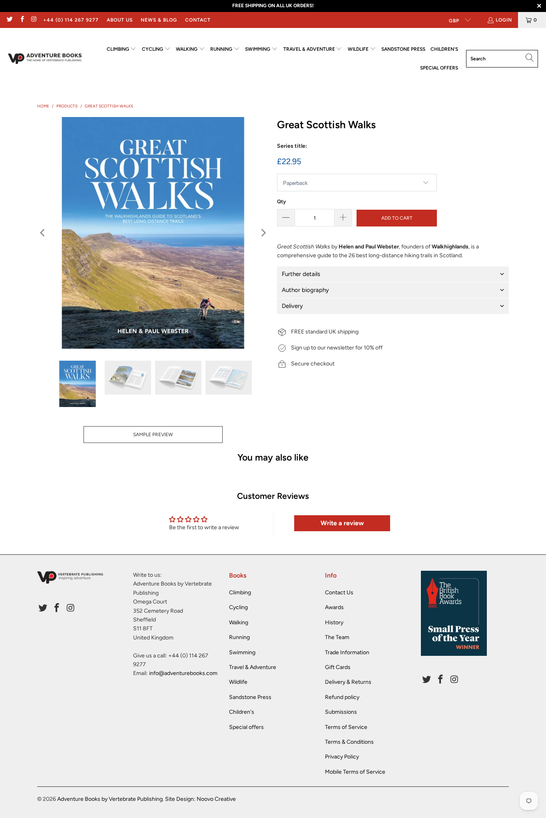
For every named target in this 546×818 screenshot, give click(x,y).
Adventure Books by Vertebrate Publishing (110, 799)
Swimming (242, 652)
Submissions (341, 712)
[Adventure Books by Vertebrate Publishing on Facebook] (21, 20)
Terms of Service (346, 727)
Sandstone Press (250, 697)
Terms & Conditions (349, 742)
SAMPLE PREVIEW (153, 434)
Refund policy (342, 697)
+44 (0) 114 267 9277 (71, 20)
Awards (334, 607)
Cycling (238, 607)
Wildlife (238, 682)
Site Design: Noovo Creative (200, 799)
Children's (241, 712)
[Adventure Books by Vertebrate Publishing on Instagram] (33, 20)
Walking (238, 622)
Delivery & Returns (348, 682)
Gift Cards (338, 667)
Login (504, 20)
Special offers (246, 727)
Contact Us (339, 592)
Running (239, 637)
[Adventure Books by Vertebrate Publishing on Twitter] (9, 20)
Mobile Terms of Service (355, 771)
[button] (122, 49)
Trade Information (347, 652)
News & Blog (159, 20)
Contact (198, 20)
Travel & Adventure (252, 667)
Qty (281, 201)
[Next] (263, 233)
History (334, 622)
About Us (120, 20)
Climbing (240, 592)
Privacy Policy (342, 756)
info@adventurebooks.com (183, 673)
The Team (337, 637)
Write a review (342, 523)
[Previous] (43, 233)
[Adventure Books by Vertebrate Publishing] (45, 59)
